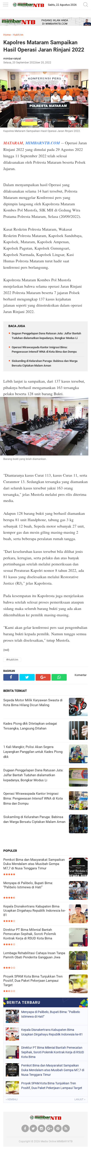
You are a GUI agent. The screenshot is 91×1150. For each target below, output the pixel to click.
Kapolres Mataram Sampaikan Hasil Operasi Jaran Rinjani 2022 (43, 46)
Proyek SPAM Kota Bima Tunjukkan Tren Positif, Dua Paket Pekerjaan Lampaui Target (33, 980)
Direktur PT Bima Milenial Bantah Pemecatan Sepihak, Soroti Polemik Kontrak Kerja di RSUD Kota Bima (29, 934)
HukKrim (18, 34)
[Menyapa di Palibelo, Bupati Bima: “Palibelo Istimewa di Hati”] (78, 891)
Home (7, 34)
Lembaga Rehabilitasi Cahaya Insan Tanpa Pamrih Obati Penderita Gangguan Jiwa (34, 955)
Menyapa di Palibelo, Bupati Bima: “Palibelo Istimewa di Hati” (28, 885)
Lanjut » (79, 1099)
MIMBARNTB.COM (42, 143)
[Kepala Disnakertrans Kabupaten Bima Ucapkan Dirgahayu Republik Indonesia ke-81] (78, 914)
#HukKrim (12, 659)
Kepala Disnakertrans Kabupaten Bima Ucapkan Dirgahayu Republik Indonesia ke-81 (34, 910)
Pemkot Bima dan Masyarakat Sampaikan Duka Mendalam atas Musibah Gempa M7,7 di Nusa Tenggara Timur (34, 864)
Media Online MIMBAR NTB (56, 1141)
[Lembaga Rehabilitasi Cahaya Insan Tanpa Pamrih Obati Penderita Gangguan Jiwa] (78, 961)
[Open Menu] (5, 5)
